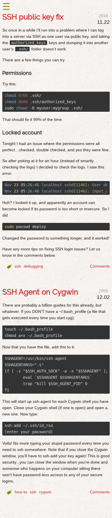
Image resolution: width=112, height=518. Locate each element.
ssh (18, 266)
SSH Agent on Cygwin (40, 292)
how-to (21, 492)
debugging (33, 266)
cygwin (45, 492)
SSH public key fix (32, 17)
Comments (100, 266)
